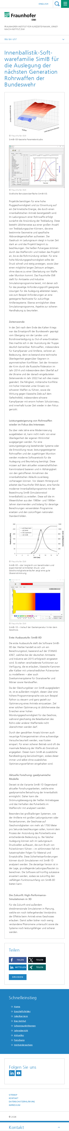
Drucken (17, 977)
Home (17, 1006)
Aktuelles (19, 1035)
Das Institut (20, 1021)
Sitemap (13, 1095)
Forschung (19, 1040)
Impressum (14, 1105)
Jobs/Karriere (21, 1016)
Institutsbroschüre (23, 1045)
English (43, 4)
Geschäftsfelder (22, 1011)
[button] (18, 960)
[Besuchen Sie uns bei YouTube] (18, 1073)
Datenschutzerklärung (22, 1102)
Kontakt (13, 1098)
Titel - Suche (57, 4)
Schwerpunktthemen (25, 1026)
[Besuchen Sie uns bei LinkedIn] (12, 1073)
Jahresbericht (21, 1030)
